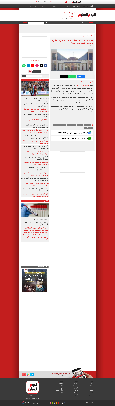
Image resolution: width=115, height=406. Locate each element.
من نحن (37, 398)
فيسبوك (79, 76)
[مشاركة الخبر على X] (64, 76)
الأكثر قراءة (46, 201)
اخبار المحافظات (71, 125)
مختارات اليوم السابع (42, 266)
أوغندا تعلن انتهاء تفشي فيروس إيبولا (78, 23)
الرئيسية (91, 36)
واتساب (71, 76)
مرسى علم (56, 125)
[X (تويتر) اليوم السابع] (41, 65)
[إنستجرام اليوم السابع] (37, 65)
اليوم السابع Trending (43, 80)
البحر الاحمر (87, 125)
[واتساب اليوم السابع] (24, 65)
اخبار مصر (80, 125)
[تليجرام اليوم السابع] (28, 65)
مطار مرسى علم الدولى (82, 85)
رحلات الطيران (89, 128)
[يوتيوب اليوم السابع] (32, 65)
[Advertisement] (57, 355)
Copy (24, 76)
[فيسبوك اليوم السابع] (45, 65)
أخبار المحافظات (81, 36)
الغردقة (63, 125)
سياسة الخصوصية (30, 398)
